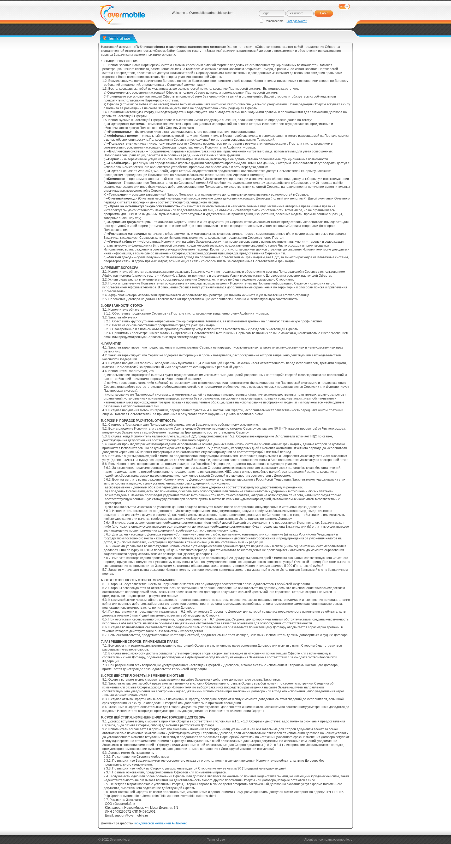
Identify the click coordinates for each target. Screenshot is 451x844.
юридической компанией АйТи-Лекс (160, 823)
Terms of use (216, 839)
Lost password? (297, 20)
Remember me (274, 20)
